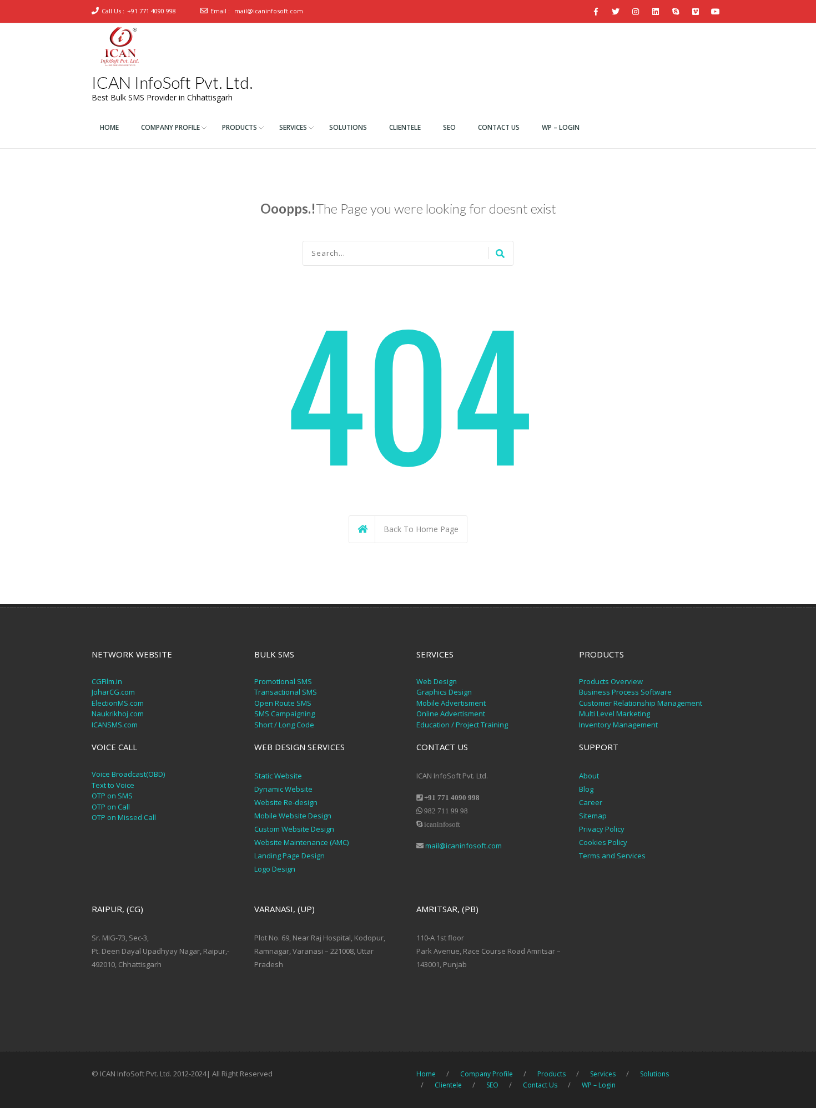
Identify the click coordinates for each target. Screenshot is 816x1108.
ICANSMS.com (115, 725)
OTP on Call (111, 807)
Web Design (436, 681)
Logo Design (274, 869)
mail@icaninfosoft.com (268, 11)
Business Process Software (625, 692)
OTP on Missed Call (124, 817)
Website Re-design (286, 802)
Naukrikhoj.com (118, 714)
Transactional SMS (285, 692)
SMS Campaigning (284, 714)
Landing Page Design (289, 856)
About (589, 776)
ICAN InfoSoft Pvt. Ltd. (172, 82)
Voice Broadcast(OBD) (128, 774)
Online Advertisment (450, 714)
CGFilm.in (107, 681)
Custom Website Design (294, 829)
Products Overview (611, 681)
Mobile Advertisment (451, 703)
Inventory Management (618, 725)
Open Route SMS (282, 703)
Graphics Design (444, 692)
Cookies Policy (603, 842)
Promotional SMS (283, 681)
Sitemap (593, 816)
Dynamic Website (283, 789)
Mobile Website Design (292, 816)
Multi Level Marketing (614, 714)
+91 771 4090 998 (151, 11)
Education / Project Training (462, 725)
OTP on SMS (112, 796)
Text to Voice (113, 785)
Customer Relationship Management (640, 703)
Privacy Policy (602, 829)
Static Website (278, 776)
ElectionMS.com (118, 703)
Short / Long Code (284, 725)
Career (590, 802)
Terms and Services (612, 856)
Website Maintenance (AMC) (301, 842)
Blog (586, 789)
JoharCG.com (113, 692)
